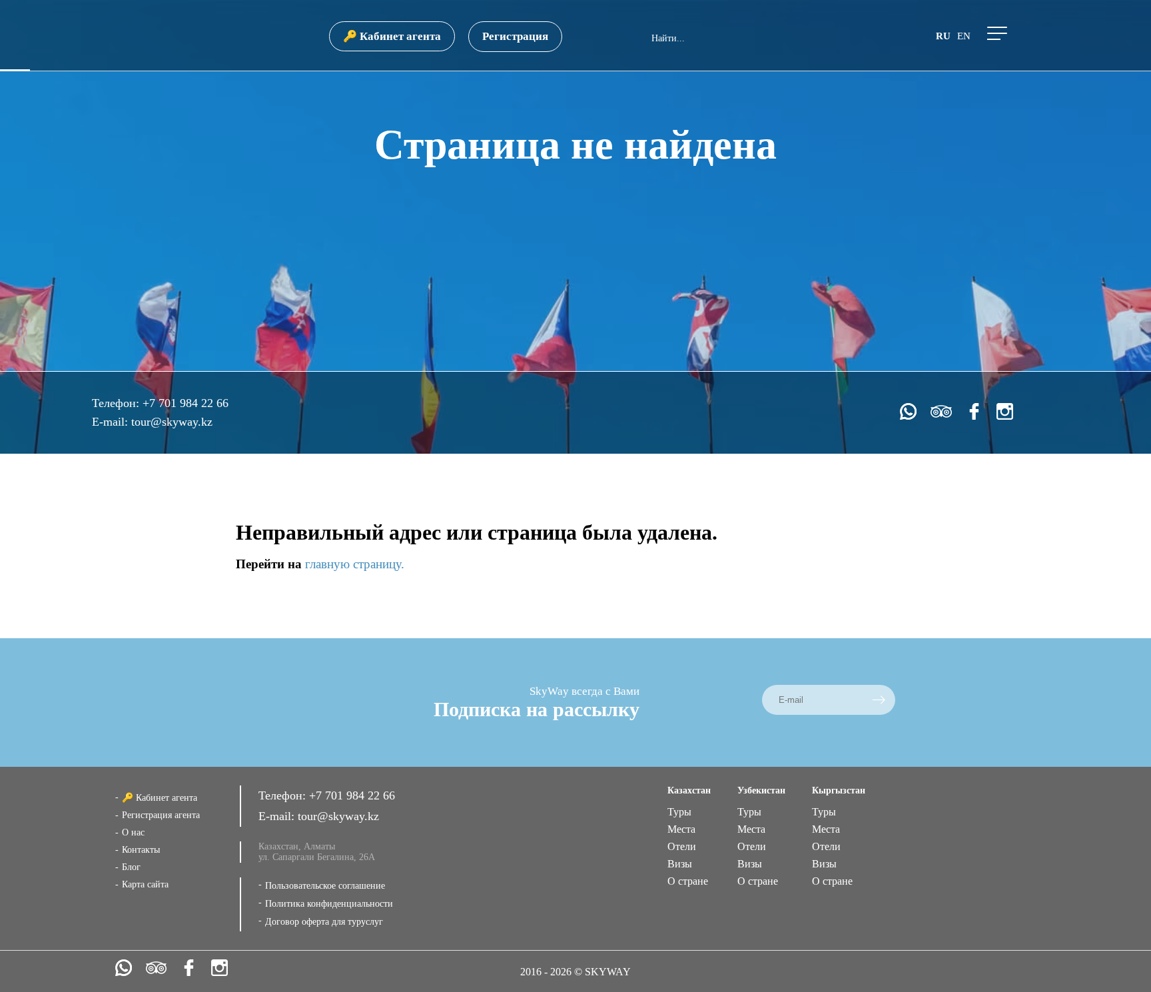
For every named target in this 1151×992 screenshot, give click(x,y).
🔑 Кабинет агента (392, 36)
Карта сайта (145, 884)
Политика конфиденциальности (329, 904)
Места (681, 829)
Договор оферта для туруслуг (324, 922)
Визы (679, 863)
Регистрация (515, 36)
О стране (687, 881)
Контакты (141, 850)
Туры (679, 811)
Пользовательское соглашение (325, 886)
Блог (131, 867)
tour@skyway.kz (171, 421)
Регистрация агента (161, 815)
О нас (133, 832)
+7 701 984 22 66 (185, 403)
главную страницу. (354, 564)
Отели (681, 846)
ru (943, 36)
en (963, 36)
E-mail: (111, 421)
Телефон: (117, 403)
